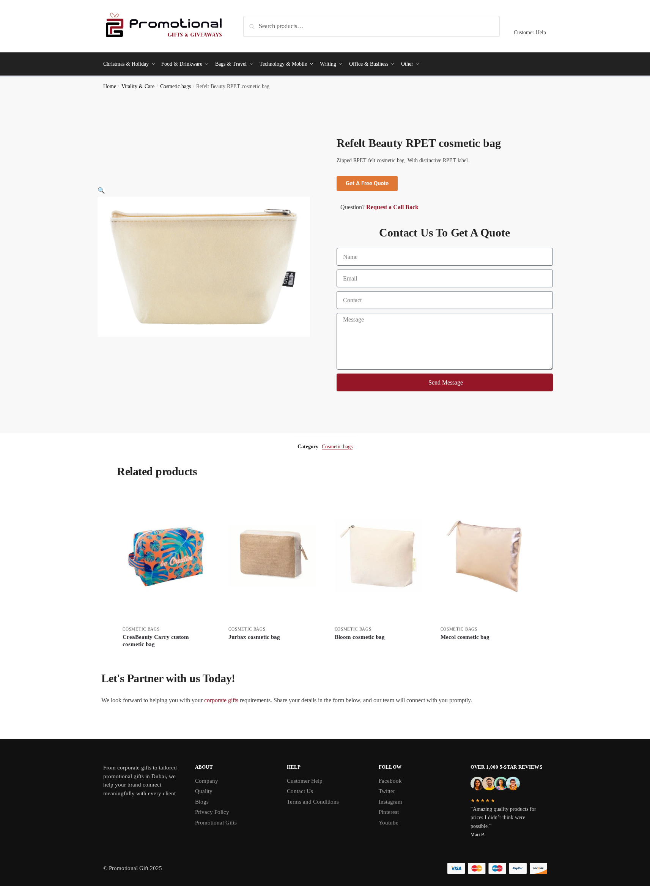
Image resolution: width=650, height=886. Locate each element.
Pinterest (389, 812)
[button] (101, 190)
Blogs (202, 802)
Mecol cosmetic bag (465, 637)
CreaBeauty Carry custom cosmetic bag (156, 641)
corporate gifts (221, 700)
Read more (166, 657)
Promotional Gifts (216, 823)
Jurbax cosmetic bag (254, 637)
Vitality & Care (137, 86)
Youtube (388, 823)
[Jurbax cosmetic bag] (271, 556)
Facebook (390, 781)
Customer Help (530, 32)
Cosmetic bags (175, 86)
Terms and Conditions (313, 802)
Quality (203, 791)
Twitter (387, 791)
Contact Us (300, 791)
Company (206, 781)
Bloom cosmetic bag (360, 637)
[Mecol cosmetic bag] (484, 556)
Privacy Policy (212, 812)
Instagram (390, 802)
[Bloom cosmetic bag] (378, 556)
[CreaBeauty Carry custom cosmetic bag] (166, 556)
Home (109, 86)
